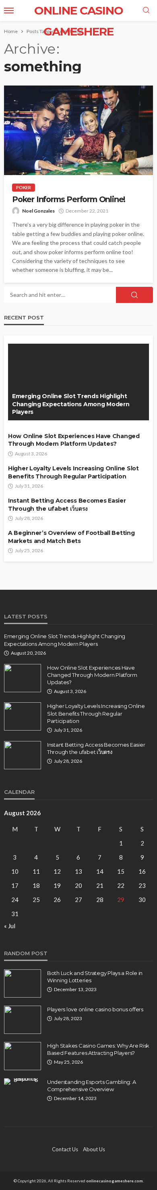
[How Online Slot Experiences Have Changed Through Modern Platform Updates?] (22, 678)
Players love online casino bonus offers (95, 1009)
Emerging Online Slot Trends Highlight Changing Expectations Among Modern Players (70, 403)
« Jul (9, 925)
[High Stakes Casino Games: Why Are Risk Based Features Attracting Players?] (22, 1056)
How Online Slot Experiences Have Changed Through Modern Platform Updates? (74, 440)
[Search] (146, 10)
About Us (94, 1149)
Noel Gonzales (38, 211)
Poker (23, 187)
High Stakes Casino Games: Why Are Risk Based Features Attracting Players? (98, 1049)
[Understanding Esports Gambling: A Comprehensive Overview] (22, 1081)
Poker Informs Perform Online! (68, 199)
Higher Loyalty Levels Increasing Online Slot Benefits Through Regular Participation (73, 472)
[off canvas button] (9, 10)
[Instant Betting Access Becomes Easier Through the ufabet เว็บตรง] (22, 755)
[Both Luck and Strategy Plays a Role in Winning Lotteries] (22, 983)
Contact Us (65, 1149)
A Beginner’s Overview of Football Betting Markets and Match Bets (71, 537)
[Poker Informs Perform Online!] (78, 130)
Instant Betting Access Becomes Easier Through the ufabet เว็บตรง (67, 504)
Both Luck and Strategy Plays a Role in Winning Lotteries (95, 976)
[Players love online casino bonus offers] (22, 1020)
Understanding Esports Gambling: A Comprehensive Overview (91, 1085)
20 (78, 885)
